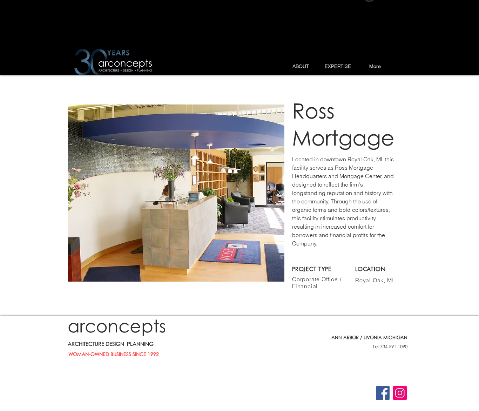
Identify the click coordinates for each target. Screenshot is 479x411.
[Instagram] (400, 393)
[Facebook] (383, 393)
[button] (300, 66)
